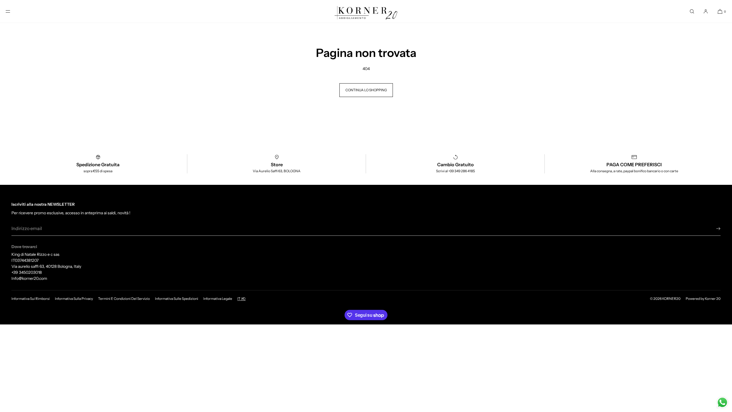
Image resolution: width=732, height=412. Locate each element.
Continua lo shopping (366, 90)
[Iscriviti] (713, 228)
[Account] (705, 11)
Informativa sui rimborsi (30, 298)
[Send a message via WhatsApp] (722, 402)
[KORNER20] (366, 11)
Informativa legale (217, 298)
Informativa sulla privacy (74, 298)
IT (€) (241, 298)
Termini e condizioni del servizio (124, 298)
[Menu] (12, 11)
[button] (692, 11)
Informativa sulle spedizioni (176, 298)
